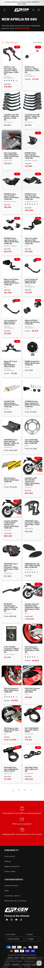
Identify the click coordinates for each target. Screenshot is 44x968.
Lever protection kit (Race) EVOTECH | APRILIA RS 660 (10, 322)
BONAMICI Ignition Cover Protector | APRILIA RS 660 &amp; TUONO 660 (11, 196)
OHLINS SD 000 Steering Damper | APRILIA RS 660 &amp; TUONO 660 (11, 404)
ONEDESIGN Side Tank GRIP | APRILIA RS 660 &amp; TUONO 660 (32, 565)
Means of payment (12, 866)
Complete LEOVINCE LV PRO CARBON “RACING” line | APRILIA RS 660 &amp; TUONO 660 (11, 524)
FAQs (7, 891)
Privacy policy (31, 957)
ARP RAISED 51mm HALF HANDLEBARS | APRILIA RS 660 (11, 769)
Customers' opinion (12, 896)
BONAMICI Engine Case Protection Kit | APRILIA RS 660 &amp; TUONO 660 (11, 241)
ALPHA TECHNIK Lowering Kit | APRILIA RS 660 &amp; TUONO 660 (11, 649)
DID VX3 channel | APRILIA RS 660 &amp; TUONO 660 (11, 479)
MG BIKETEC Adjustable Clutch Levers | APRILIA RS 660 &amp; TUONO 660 (10, 607)
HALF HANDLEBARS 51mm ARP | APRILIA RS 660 (31, 730)
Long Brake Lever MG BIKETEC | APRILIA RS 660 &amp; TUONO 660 (11, 117)
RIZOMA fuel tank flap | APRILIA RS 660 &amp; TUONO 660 (32, 363)
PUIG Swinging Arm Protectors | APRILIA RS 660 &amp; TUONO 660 (32, 649)
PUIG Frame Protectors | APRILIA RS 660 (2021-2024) (32, 690)
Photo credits (10, 871)
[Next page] (31, 789)
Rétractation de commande (15, 901)
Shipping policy (29, 961)
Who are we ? (10, 856)
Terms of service (16, 961)
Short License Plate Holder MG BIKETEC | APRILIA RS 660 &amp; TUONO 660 (11, 155)
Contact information (12, 964)
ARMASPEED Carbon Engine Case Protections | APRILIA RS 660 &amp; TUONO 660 (11, 567)
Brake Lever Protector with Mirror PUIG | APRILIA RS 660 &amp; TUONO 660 (11, 282)
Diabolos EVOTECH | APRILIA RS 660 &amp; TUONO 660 (32, 322)
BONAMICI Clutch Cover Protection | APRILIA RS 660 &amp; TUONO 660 (32, 196)
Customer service (12, 885)
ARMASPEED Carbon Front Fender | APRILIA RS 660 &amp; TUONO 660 (32, 523)
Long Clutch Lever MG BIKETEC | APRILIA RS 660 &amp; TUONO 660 (32, 117)
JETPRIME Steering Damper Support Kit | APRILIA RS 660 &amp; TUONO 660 (32, 404)
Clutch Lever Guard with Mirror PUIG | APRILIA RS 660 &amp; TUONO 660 (32, 241)
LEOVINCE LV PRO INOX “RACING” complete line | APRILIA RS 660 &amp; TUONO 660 (32, 481)
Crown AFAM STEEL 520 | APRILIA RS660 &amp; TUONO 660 (32, 441)
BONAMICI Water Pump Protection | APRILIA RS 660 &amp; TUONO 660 (32, 155)
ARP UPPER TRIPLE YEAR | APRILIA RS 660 (31, 769)
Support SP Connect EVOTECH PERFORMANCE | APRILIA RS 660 (10, 364)
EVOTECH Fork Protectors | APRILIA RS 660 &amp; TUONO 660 (32, 69)
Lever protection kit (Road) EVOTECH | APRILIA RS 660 (31, 281)
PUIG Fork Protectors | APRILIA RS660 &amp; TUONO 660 (11, 690)
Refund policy (19, 957)
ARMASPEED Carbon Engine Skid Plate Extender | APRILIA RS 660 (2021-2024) (11, 442)
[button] (4, 9)
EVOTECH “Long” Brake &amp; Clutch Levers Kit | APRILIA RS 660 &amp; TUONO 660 (11, 70)
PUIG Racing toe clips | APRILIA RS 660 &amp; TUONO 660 (11, 730)
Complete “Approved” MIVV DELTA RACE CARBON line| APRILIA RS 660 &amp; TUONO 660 (32, 607)
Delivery (8, 861)
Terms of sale (25, 964)
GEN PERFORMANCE (21, 955)
